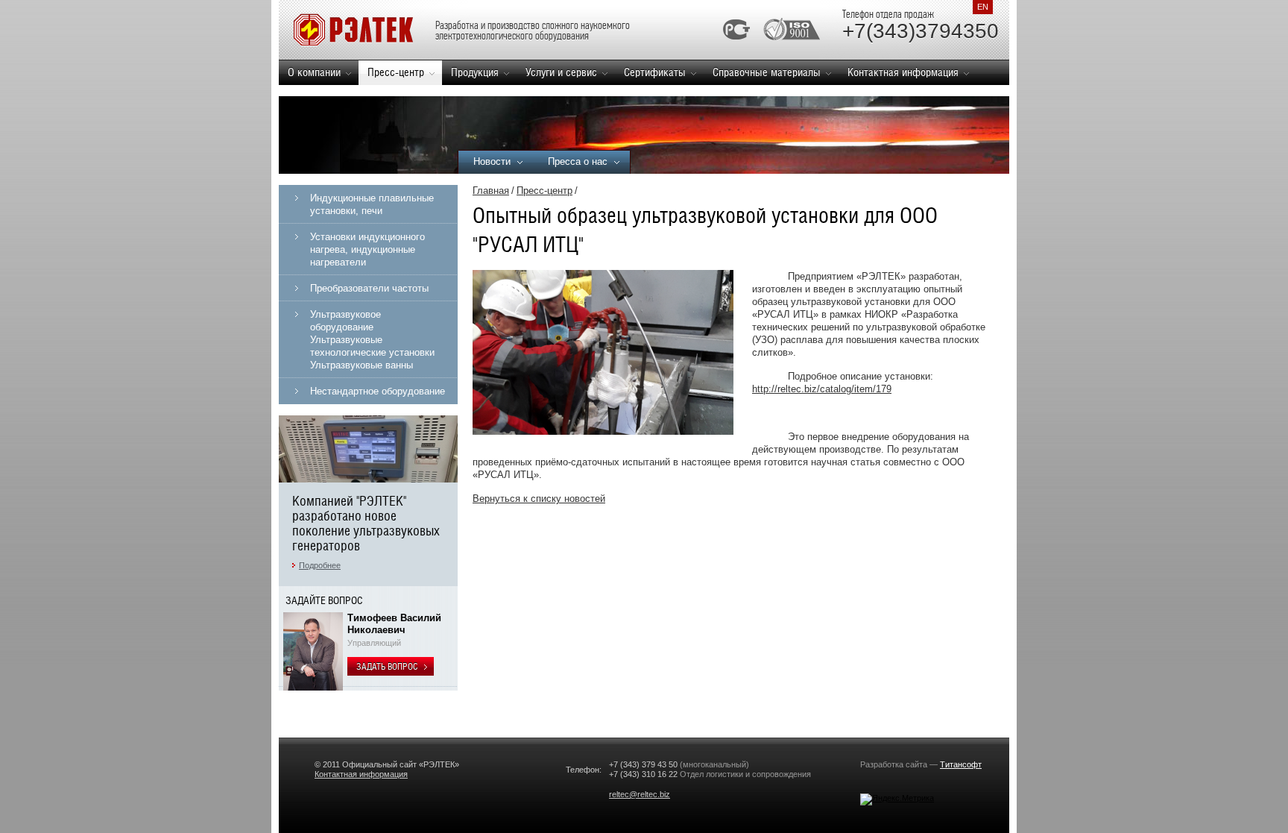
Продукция (475, 72)
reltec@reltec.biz (639, 794)
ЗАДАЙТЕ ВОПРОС (324, 600)
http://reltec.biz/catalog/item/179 (821, 389)
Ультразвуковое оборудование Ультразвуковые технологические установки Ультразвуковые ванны (372, 340)
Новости (492, 161)
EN (982, 6)
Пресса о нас (577, 161)
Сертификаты (655, 72)
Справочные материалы (767, 72)
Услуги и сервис (561, 72)
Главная (491, 190)
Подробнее (320, 565)
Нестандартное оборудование (377, 391)
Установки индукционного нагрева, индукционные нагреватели (367, 249)
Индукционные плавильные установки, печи (372, 204)
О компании (314, 72)
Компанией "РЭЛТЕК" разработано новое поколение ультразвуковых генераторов (366, 523)
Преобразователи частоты (369, 288)
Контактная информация (903, 72)
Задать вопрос (388, 666)
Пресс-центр (395, 72)
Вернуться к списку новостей (539, 498)
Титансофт (961, 764)
